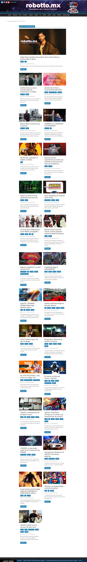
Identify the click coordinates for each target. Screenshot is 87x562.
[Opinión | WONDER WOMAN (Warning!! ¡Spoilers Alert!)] (30, 294)
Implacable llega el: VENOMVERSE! (51, 268)
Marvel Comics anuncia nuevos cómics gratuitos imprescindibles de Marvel (54, 232)
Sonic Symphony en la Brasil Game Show (54, 197)
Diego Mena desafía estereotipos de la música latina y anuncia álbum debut (39, 58)
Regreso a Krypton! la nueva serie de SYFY (30, 268)
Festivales (59, 92)
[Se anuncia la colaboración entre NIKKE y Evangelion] (30, 221)
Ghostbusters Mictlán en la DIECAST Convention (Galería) (54, 454)
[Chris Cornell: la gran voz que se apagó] (30, 330)
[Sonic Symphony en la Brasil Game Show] (54, 187)
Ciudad (46, 458)
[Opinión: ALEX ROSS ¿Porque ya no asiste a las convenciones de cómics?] (54, 404)
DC (49, 380)
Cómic (44, 15)
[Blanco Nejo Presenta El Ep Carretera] (30, 115)
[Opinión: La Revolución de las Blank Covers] (30, 404)
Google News (66, 15)
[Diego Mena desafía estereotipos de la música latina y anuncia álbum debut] (42, 42)
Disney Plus (47, 128)
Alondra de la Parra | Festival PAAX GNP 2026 (53, 89)
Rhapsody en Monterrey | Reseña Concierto (53, 340)
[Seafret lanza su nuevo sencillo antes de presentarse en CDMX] (30, 79)
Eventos (25, 15)
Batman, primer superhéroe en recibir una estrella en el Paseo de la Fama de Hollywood (53, 161)
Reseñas (46, 421)
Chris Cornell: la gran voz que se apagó (29, 340)
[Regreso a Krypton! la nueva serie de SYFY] (30, 258)
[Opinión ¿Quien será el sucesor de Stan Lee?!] (30, 516)
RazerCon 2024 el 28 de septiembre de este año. (29, 197)
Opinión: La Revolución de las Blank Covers (29, 413)
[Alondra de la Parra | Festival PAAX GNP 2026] (54, 79)
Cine (20, 15)
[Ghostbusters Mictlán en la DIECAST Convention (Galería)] (54, 443)
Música (31, 15)
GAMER (36, 15)
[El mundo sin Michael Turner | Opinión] (54, 367)
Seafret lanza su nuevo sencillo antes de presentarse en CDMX (28, 90)
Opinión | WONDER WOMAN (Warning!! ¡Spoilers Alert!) (27, 305)
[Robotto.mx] (43, 0)
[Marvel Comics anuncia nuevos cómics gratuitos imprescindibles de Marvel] (54, 221)
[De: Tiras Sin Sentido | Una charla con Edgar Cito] (30, 367)
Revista (59, 15)
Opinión (36, 271)
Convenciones (23, 271)
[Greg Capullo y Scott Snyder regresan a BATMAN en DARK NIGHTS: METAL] (30, 479)
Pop (25, 61)
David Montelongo (31, 63)
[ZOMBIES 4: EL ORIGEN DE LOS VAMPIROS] (54, 115)
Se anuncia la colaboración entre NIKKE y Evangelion (30, 231)
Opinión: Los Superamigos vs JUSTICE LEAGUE (53, 487)
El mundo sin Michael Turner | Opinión (52, 377)
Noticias (15, 15)
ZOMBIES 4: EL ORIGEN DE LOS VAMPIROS (53, 125)
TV (40, 15)
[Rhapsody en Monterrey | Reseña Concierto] (54, 330)
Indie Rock (22, 94)
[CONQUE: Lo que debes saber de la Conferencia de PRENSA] (30, 441)
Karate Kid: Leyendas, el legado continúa (29, 159)
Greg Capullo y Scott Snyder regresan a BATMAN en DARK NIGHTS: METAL (30, 491)
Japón (49, 15)
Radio (54, 15)
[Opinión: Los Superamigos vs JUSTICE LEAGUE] (54, 478)
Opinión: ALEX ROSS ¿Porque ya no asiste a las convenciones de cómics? (53, 414)
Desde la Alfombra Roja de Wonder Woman (54, 304)
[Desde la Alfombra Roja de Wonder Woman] (54, 294)
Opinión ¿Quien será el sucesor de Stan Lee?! (28, 526)
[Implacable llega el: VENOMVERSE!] (54, 258)
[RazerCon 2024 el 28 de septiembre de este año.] (30, 187)
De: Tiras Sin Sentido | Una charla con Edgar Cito (30, 376)
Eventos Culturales (52, 92)
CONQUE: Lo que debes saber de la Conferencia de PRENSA (30, 450)
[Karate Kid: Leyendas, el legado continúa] (30, 149)
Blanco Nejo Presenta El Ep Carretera (30, 125)
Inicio (9, 15)
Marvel (50, 271)
